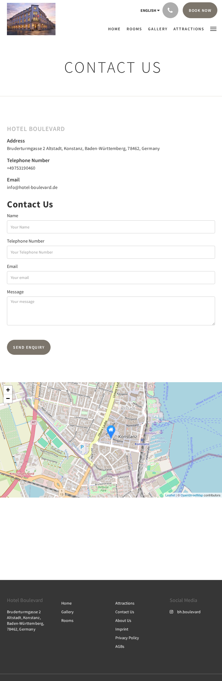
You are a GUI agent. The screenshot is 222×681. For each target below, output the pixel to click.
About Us (123, 620)
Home (66, 603)
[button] (213, 28)
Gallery (67, 611)
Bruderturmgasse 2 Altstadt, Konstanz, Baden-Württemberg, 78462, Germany (83, 148)
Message (15, 291)
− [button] (8, 398)
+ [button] (8, 389)
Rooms (67, 620)
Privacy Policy (127, 637)
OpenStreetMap (192, 495)
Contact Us (124, 611)
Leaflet (170, 495)
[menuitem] (116, 29)
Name (12, 215)
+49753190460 (21, 168)
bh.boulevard (189, 611)
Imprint (121, 629)
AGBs (119, 646)
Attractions (124, 603)
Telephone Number (26, 241)
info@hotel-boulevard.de (32, 187)
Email (12, 266)
